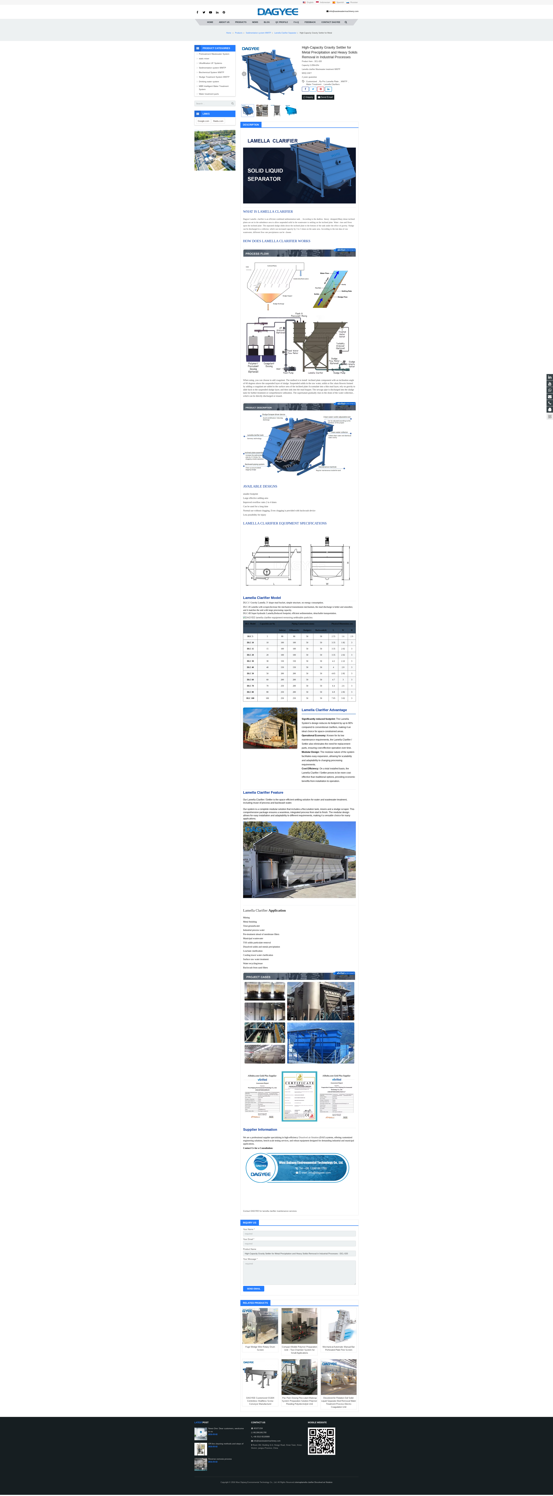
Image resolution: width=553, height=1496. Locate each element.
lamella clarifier (307, 1482)
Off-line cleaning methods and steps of (225, 1444)
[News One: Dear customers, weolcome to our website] (200, 1440)
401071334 (258, 1428)
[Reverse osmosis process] (200, 1470)
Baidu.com (218, 121)
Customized (311, 81)
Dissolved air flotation (309, 1137)
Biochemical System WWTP (211, 72)
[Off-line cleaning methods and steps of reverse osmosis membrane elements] (200, 1455)
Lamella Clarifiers (332, 84)
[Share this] (305, 89)
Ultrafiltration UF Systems (211, 63)
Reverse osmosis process (220, 1459)
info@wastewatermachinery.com (267, 1441)
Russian (354, 2)
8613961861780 (259, 1433)
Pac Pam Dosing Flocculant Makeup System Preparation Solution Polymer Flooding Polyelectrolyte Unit (299, 1401)
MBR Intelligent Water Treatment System (214, 87)
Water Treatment (313, 84)
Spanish (340, 2)
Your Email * (248, 1239)
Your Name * (249, 1229)
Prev (244, 74)
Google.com (203, 121)
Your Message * (250, 1259)
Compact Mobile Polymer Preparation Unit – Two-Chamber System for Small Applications (299, 1350)
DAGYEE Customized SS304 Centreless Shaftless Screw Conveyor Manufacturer (260, 1401)
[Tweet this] (313, 89)
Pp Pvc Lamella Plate (329, 81)
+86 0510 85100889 (261, 1437)
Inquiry (309, 97)
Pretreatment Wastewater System (214, 54)
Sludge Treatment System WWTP (214, 77)
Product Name (249, 1249)
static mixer (204, 58)
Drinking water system (209, 81)
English (310, 2)
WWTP (344, 81)
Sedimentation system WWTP (212, 68)
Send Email (326, 97)
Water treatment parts (209, 94)
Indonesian (325, 2)
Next (294, 74)
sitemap (298, 1482)
